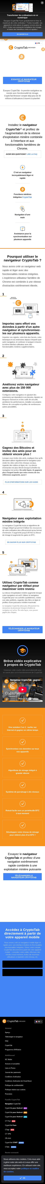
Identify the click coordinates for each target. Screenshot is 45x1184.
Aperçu (7, 1032)
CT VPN (8, 1134)
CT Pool (8, 1121)
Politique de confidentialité (14, 1085)
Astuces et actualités (12, 1064)
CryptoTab (27, 197)
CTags (7, 1130)
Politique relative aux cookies (15, 1090)
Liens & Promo (10, 1068)
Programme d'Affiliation (13, 1050)
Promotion (8, 1094)
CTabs (7, 1147)
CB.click (8, 1138)
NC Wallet (8, 1059)
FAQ (6, 1041)
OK (24, 1178)
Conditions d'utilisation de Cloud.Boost (18, 1081)
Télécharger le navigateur (14, 1037)
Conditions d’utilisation (13, 1077)
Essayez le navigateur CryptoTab (23, 80)
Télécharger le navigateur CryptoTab (23, 630)
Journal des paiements (13, 1072)
